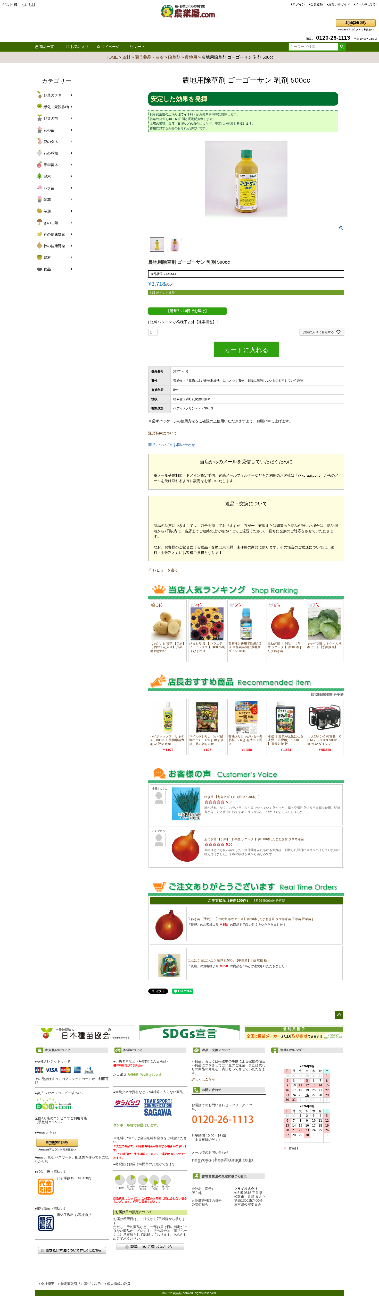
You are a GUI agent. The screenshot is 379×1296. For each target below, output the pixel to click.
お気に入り (79, 47)
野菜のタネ (53, 95)
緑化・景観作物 (56, 107)
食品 (47, 269)
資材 (126, 57)
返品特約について (162, 433)
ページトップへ (339, 1015)
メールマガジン (366, 4)
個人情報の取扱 (118, 1284)
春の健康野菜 (54, 234)
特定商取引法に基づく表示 (81, 1284)
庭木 (47, 176)
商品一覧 (46, 47)
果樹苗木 (51, 165)
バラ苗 (49, 188)
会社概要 (47, 1284)
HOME (111, 57)
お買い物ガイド (339, 4)
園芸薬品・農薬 (149, 57)
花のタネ (51, 142)
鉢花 (47, 200)
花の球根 (51, 153)
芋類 (47, 211)
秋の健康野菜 (54, 246)
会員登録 (316, 4)
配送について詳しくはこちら (150, 1246)
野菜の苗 (51, 118)
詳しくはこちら (203, 1079)
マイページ (110, 47)
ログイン (299, 4)
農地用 (191, 57)
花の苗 (49, 130)
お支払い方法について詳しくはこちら (72, 1250)
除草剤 (174, 57)
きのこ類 (51, 223)
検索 (342, 46)
